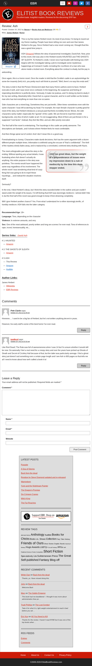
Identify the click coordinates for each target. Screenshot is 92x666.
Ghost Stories (49, 544)
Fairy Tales (60, 539)
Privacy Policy (65, 655)
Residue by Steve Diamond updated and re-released (43, 477)
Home (23, 655)
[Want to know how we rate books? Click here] (60, 30)
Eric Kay (24, 617)
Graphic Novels (59, 544)
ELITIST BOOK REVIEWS (50, 13)
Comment (7, 388)
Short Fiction (53, 551)
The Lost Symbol (42, 605)
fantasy (67, 539)
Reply (83, 330)
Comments (25, 643)
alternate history (25, 535)
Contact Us (49, 655)
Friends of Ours (32, 543)
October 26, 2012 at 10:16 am (20, 341)
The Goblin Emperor (37, 593)
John (23, 584)
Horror (22, 33)
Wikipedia (10, 286)
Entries (24, 638)
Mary (23, 593)
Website (9, 439)
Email (9, 429)
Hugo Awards (33, 547)
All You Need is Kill (39, 617)
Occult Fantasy (52, 547)
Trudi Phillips (26, 605)
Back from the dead (29, 473)
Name (9, 419)
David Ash (22, 235)
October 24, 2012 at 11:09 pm (20, 313)
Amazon (10, 67)
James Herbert (12, 33)
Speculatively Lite (29, 556)
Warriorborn (26, 482)
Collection (51, 539)
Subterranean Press (47, 556)
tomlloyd (14, 339)
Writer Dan (25, 575)
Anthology (37, 534)
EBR (33, 3)
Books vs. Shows (38, 539)
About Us (35, 655)
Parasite (24, 465)
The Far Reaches (28, 503)
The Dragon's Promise (30, 490)
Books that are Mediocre (42, 30)
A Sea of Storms (28, 469)
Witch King (25, 499)
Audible (9, 269)
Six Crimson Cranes (29, 494)
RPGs (60, 547)
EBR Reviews (12, 290)
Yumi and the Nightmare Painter (34, 486)
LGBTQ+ (44, 547)
